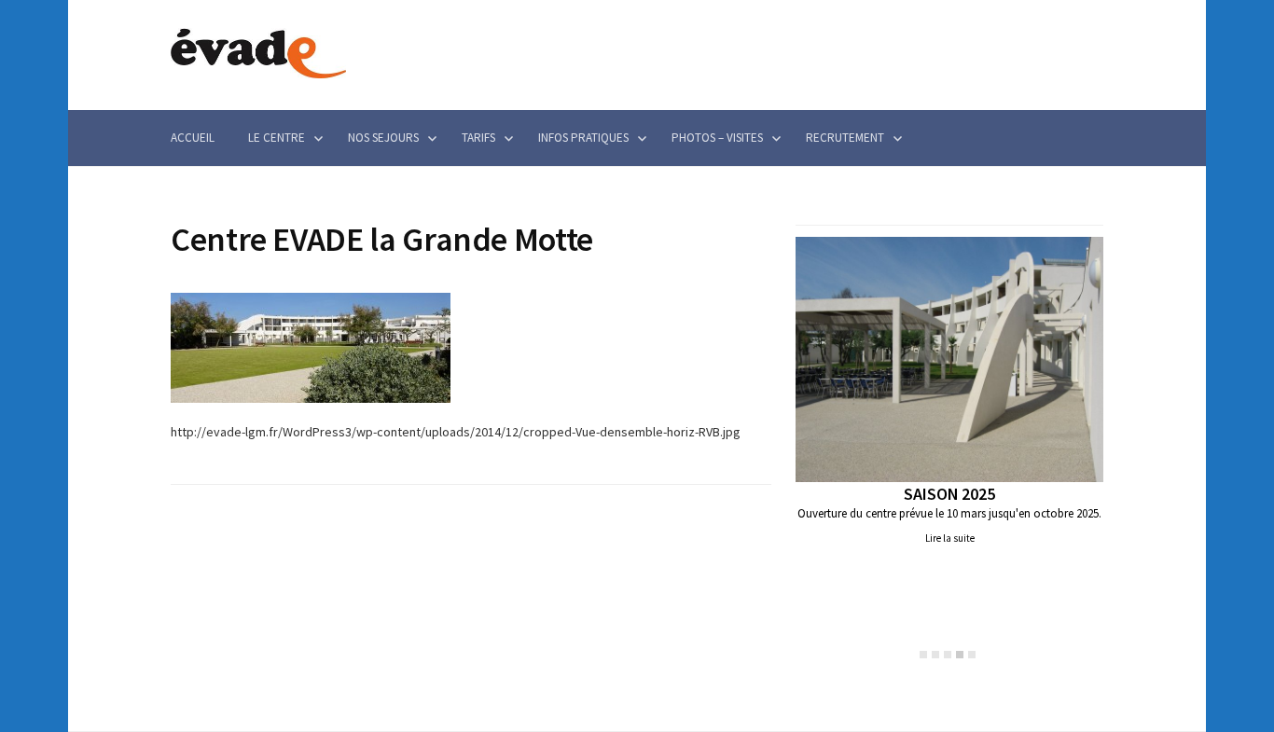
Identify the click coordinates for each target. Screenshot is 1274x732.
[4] (959, 654)
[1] (923, 654)
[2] (935, 654)
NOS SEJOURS (383, 137)
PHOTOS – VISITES (717, 137)
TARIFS (478, 137)
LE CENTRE (276, 137)
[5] (972, 654)
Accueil (193, 137)
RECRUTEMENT (845, 137)
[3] (947, 654)
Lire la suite (950, 538)
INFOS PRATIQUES (583, 137)
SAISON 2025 (949, 493)
